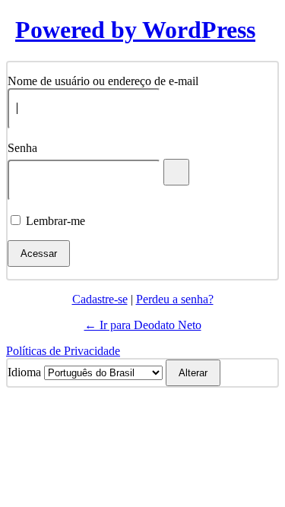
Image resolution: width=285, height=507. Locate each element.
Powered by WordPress (135, 29)
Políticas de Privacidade (63, 350)
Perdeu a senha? (175, 299)
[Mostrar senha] (176, 172)
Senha (22, 147)
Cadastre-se (100, 299)
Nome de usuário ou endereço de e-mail (103, 80)
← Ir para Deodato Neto (142, 324)
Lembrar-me (55, 220)
